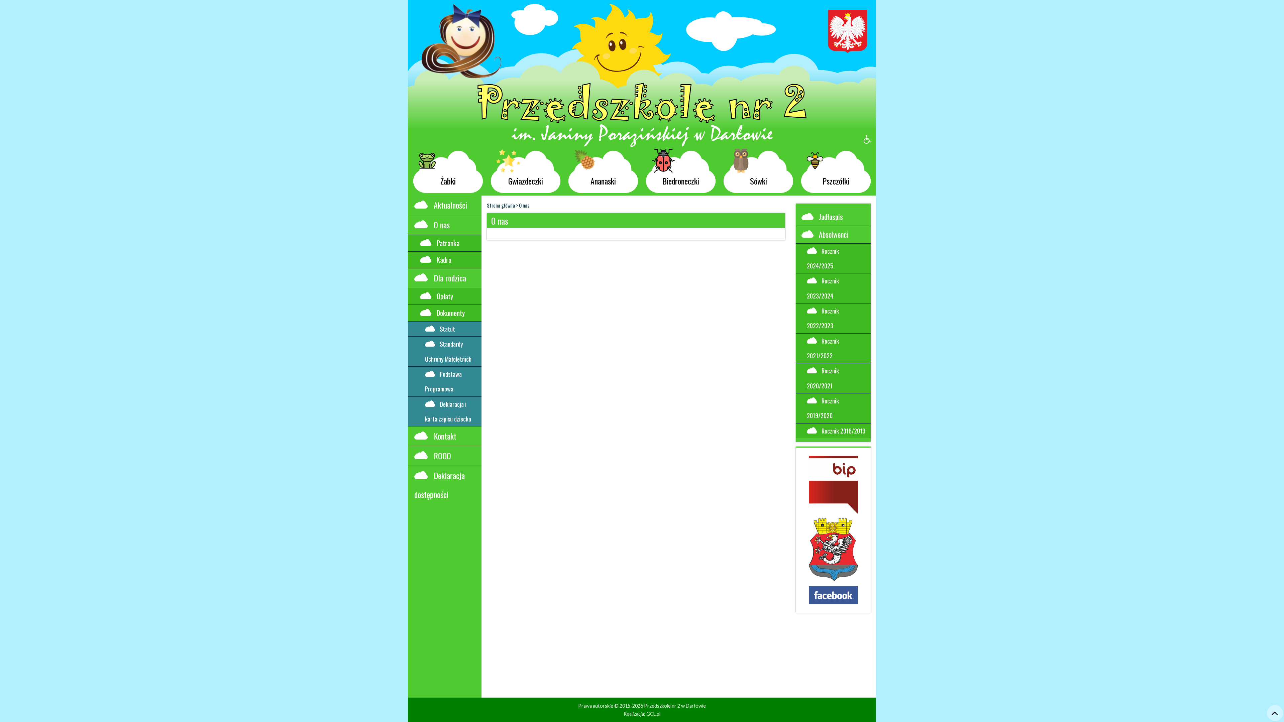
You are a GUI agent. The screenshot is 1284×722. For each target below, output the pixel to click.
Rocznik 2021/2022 (823, 348)
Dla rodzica (450, 278)
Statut (447, 328)
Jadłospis (831, 216)
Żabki (448, 181)
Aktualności (450, 205)
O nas (442, 225)
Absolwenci (833, 234)
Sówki (758, 181)
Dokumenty (451, 313)
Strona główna (501, 205)
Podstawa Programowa (443, 381)
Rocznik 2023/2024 (823, 288)
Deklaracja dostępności (439, 485)
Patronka (448, 243)
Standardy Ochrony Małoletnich (448, 351)
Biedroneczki (680, 181)
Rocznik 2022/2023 (823, 318)
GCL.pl (653, 714)
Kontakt (445, 436)
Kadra (444, 260)
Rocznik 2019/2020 (823, 408)
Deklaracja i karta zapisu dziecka (448, 411)
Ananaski (603, 181)
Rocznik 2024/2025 (823, 258)
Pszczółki (836, 181)
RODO (442, 456)
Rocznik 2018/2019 (843, 430)
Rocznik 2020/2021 (823, 378)
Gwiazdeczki (525, 181)
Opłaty (445, 296)
